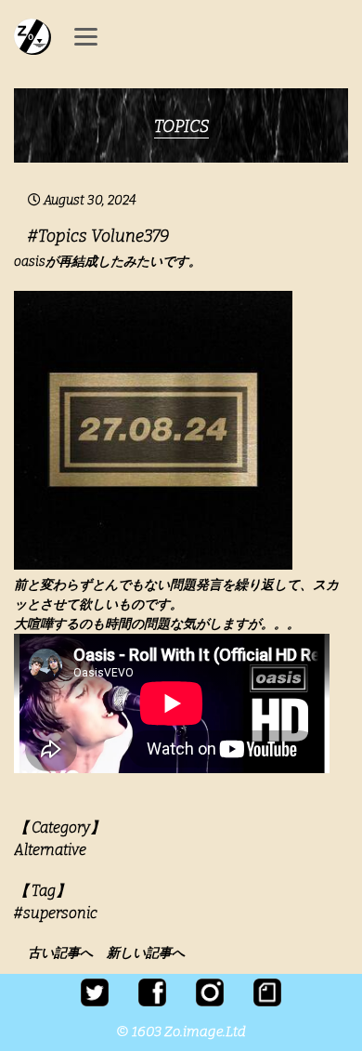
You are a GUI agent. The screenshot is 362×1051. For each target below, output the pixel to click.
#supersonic (55, 913)
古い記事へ (66, 953)
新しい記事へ (146, 953)
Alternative (50, 850)
